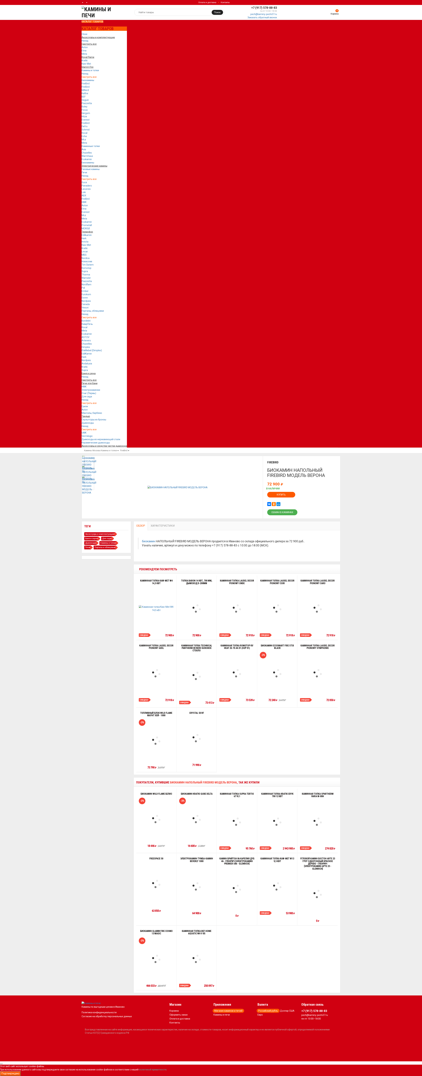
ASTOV (85, 337)
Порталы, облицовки (93, 311)
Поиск (217, 12)
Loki (84, 192)
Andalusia (87, 363)
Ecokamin (87, 159)
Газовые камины (91, 169)
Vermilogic (87, 436)
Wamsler (86, 278)
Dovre (85, 297)
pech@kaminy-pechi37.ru (263, 14)
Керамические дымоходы (96, 442)
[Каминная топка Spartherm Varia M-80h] (318, 822)
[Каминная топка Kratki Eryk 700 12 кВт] (277, 822)
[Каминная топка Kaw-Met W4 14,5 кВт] (156, 608)
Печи (84, 172)
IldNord (85, 90)
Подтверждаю (10, 1073)
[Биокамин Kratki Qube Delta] (197, 819)
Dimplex (86, 347)
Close (84, 34)
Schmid (86, 129)
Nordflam (86, 284)
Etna (84, 50)
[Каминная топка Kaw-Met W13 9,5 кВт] (277, 886)
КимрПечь (87, 324)
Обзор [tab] (140, 525)
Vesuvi (85, 307)
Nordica (86, 258)
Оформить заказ (178, 1014)
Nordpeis (86, 301)
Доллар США (287, 1010)
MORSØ (86, 228)
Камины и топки (90, 70)
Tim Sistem (88, 264)
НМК (84, 202)
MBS (84, 255)
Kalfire (85, 93)
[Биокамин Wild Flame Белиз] (156, 819)
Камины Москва (92, 450)
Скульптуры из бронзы (94, 419)
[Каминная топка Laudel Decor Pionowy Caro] (318, 608)
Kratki (85, 60)
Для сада (87, 396)
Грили (85, 406)
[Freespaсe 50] (156, 884)
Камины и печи (221, 1014)
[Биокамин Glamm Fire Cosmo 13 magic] (156, 959)
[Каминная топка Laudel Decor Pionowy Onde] (237, 608)
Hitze (84, 116)
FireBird (86, 83)
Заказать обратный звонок (262, 17)
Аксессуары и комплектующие (99, 534)
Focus (85, 110)
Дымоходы (88, 423)
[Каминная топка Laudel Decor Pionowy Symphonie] (318, 673)
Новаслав (87, 261)
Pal (83, 287)
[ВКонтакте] (269, 504)
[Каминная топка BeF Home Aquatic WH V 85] (197, 959)
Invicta (85, 241)
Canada (86, 304)
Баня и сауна (91, 538)
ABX (84, 195)
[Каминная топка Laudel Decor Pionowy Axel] (156, 673)
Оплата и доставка (207, 2)
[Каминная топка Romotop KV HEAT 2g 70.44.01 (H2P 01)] (237, 673)
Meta (84, 54)
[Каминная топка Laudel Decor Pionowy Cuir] (277, 608)
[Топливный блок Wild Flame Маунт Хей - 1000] (156, 740)
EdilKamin (87, 353)
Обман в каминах (282, 512)
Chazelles (87, 152)
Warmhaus (87, 156)
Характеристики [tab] (163, 525)
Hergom (86, 113)
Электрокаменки (91, 390)
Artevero (86, 340)
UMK (84, 432)
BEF (84, 96)
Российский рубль (268, 1010)
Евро (260, 1014)
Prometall (87, 225)
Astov (85, 47)
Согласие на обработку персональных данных (107, 1016)
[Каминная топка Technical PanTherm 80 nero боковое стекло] (197, 676)
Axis (84, 149)
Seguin (85, 100)
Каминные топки (91, 146)
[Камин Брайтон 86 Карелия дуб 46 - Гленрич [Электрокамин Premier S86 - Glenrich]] (237, 889)
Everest (86, 119)
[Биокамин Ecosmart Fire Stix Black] (277, 673)
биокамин (148, 541)
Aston (85, 205)
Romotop (86, 268)
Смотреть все (89, 77)
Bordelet (86, 320)
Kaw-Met (86, 63)
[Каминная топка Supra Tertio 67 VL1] (237, 822)
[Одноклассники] (274, 504)
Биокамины (88, 80)
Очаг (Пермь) (89, 393)
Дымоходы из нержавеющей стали (101, 439)
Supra (85, 271)
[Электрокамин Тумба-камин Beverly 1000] (197, 886)
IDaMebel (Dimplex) (92, 350)
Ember (85, 291)
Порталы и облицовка (105, 547)
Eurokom (86, 294)
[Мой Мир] (278, 504)
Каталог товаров (92, 21)
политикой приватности (152, 1069)
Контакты (225, 2)
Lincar (85, 251)
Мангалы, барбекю (92, 413)
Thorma (86, 274)
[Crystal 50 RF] (197, 738)
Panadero (87, 185)
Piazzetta (87, 103)
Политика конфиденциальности (99, 1012)
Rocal (84, 133)
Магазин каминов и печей (228, 1010)
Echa (84, 136)
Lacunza (86, 189)
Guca (84, 182)
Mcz (84, 139)
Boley (84, 106)
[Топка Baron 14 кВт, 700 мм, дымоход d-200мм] (197, 608)
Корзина (174, 1010)
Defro (85, 126)
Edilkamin (87, 235)
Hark (84, 238)
